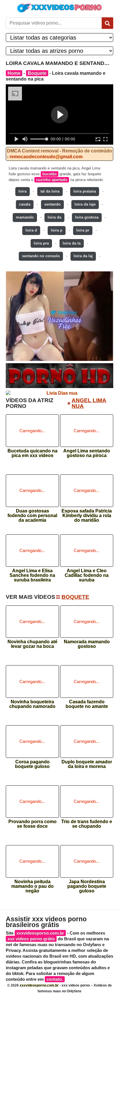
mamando (25, 217)
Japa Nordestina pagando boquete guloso (86, 884)
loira (22, 191)
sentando (52, 204)
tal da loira (50, 191)
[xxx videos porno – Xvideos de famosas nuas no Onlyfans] (59, 8)
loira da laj (83, 256)
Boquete (37, 73)
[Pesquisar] (107, 23)
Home (14, 73)
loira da (54, 217)
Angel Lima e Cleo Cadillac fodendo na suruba (87, 573)
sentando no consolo (41, 256)
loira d (31, 230)
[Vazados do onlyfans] (59, 316)
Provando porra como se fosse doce (32, 824)
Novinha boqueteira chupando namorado (32, 704)
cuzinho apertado (51, 180)
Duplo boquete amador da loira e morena (87, 764)
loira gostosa (86, 217)
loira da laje (85, 204)
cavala (24, 204)
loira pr (82, 230)
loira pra (41, 243)
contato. (55, 979)
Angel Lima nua (89, 403)
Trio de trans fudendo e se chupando (86, 824)
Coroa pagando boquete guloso (32, 764)
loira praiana (84, 191)
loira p (56, 230)
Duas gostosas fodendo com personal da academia (32, 514)
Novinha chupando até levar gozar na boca (32, 644)
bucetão (49, 174)
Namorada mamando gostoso (87, 644)
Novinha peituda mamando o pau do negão (32, 884)
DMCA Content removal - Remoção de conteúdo (59, 150)
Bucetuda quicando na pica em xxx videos (32, 453)
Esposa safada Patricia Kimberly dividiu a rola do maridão (87, 514)
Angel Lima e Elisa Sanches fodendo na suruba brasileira (32, 573)
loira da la (72, 243)
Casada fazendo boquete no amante (87, 704)
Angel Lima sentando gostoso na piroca (86, 453)
